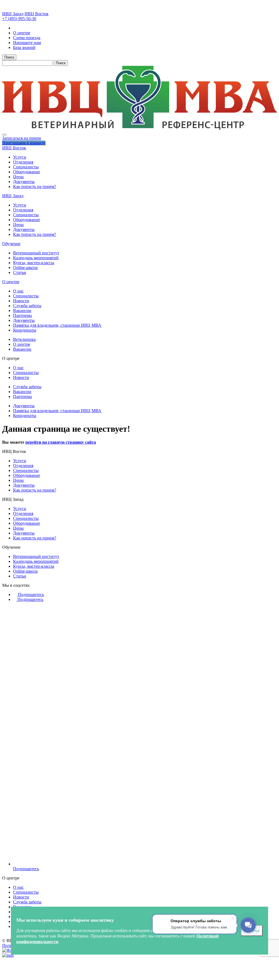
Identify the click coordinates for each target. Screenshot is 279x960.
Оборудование (26, 171)
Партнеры (22, 315)
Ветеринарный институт (36, 253)
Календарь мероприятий (36, 257)
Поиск (9, 57)
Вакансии (22, 310)
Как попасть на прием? (34, 186)
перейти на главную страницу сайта (60, 442)
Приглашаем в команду (24, 143)
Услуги (19, 157)
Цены (18, 176)
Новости (21, 300)
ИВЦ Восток (36, 13)
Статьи (19, 272)
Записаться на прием (21, 138)
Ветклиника (24, 339)
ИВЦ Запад (12, 13)
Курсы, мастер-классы (33, 262)
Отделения (23, 162)
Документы (24, 181)
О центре (10, 281)
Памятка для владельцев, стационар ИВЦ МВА (57, 325)
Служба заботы (27, 305)
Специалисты (26, 167)
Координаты (24, 330)
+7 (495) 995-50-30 (19, 18)
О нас (18, 291)
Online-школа (25, 267)
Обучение (11, 243)
